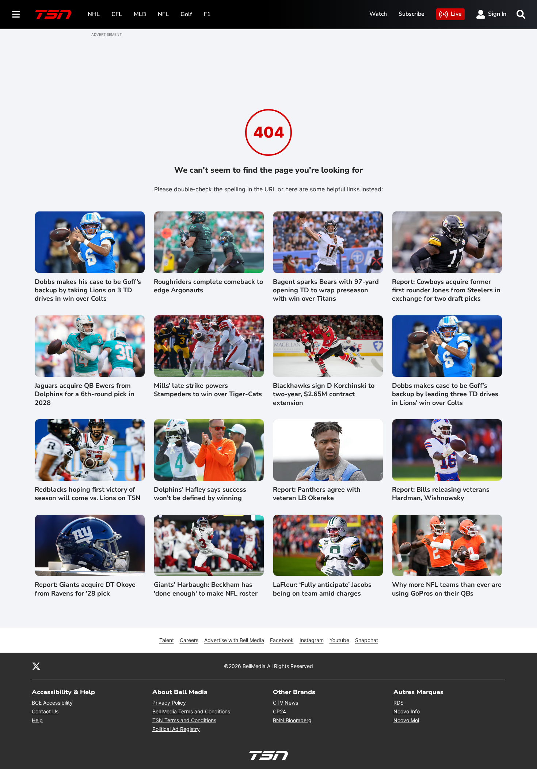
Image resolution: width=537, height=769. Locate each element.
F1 (207, 14)
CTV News (285, 702)
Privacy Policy (169, 702)
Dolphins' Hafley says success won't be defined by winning (200, 493)
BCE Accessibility (52, 702)
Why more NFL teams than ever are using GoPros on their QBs (447, 589)
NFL (163, 14)
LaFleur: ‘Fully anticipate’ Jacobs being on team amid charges (322, 589)
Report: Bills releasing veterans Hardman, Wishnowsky (441, 493)
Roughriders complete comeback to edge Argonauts (208, 286)
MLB (140, 14)
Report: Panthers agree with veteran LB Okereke (317, 493)
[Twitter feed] (36, 665)
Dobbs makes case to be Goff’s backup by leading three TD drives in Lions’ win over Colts (445, 394)
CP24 (279, 711)
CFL (116, 14)
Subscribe (411, 14)
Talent (166, 640)
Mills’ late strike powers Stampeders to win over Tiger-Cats (208, 390)
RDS (398, 702)
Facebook (282, 640)
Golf (186, 14)
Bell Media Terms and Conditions (191, 711)
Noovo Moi (406, 720)
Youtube (339, 640)
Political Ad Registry (176, 729)
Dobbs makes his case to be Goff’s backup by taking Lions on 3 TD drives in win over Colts (88, 290)
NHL (94, 14)
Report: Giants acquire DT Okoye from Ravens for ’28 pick (85, 589)
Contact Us (45, 711)
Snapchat (366, 640)
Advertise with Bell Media (234, 640)
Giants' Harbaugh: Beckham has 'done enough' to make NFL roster (206, 589)
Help (37, 720)
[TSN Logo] (53, 14)
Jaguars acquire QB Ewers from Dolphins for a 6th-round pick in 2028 (84, 394)
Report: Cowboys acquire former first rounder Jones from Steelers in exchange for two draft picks (446, 290)
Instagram (312, 640)
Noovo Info (406, 711)
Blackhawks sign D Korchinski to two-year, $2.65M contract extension (323, 394)
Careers (189, 640)
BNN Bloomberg (292, 720)
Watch (378, 14)
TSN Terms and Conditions (184, 720)
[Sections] (16, 14)
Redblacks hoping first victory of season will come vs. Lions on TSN (87, 493)
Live (456, 14)
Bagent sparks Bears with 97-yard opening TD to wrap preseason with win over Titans (326, 290)
